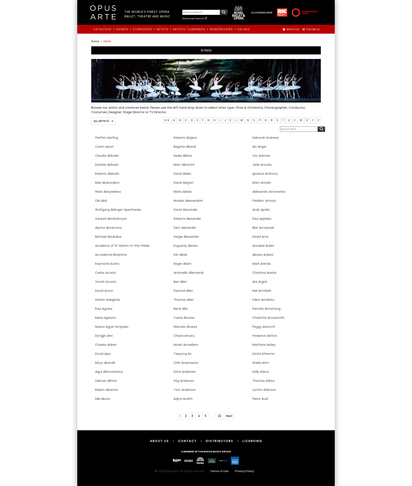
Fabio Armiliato (263, 300)
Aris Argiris (259, 282)
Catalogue (102, 29)
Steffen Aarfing (106, 137)
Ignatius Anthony (265, 174)
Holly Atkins (260, 372)
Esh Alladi (180, 255)
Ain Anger (259, 146)
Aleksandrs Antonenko (268, 192)
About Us (159, 441)
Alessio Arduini (262, 255)
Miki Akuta (102, 399)
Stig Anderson (184, 381)
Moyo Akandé (105, 363)
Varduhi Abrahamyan (111, 219)
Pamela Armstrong (266, 309)
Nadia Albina (183, 155)
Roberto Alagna (185, 137)
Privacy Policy (244, 471)
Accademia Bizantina (111, 255)
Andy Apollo (261, 210)
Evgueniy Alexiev (186, 246)
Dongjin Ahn (104, 336)
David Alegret (184, 183)
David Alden (182, 174)
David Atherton (263, 354)
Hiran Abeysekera (108, 192)
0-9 (166, 120)
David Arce (260, 237)
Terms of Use (219, 471)
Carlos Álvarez (184, 318)
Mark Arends (261, 264)
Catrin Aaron (104, 146)
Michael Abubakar (108, 237)
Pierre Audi (260, 399)
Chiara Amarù (184, 336)
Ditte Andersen (185, 372)
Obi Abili (101, 201)
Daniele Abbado (107, 165)
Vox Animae (261, 155)
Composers (142, 29)
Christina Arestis (264, 273)
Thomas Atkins (263, 381)
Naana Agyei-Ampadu (111, 327)
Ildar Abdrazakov (107, 183)
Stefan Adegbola (107, 300)
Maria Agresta (105, 318)
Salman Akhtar (106, 381)
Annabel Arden (263, 246)
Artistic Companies (189, 29)
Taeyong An (183, 354)
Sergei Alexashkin (186, 237)
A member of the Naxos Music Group (206, 451)
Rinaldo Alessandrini (188, 201)
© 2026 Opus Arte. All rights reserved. (204, 471)
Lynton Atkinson (264, 390)
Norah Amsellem (186, 345)
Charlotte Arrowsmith (268, 318)
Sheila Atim (260, 363)
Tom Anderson (185, 390)
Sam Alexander (185, 228)
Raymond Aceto (107, 264)
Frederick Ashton (264, 336)
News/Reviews (221, 29)
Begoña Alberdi (185, 146)
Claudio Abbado (107, 155)
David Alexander (186, 210)
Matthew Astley (264, 345)
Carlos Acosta (105, 273)
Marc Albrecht (184, 165)
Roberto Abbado (107, 174)
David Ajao (103, 354)
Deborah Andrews (265, 137)
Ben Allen (180, 282)
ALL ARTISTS (101, 121)
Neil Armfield (261, 291)
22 (219, 416)
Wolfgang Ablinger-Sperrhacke (118, 210)
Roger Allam (182, 264)
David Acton (104, 291)
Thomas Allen (184, 300)
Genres (122, 29)
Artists (162, 29)
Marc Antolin (261, 183)
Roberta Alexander (187, 219)
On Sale (243, 29)
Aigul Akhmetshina (109, 372)
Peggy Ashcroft (263, 327)
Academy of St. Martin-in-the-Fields (122, 246)
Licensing (252, 441)
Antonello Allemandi (188, 273)
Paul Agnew (103, 309)
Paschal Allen (183, 291)
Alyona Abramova (108, 228)
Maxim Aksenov (106, 390)
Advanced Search (193, 18)
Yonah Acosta (105, 282)
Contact (187, 441)
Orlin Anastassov (186, 363)
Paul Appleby (261, 219)
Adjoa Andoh (183, 399)
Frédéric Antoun (264, 201)
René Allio (181, 309)
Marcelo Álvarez (185, 327)
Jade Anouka (262, 165)
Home (95, 41)
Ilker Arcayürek (263, 228)
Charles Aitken (106, 345)
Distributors (219, 441)
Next (229, 416)
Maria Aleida (183, 192)
